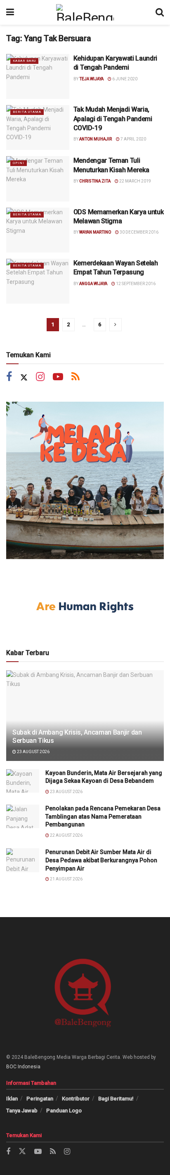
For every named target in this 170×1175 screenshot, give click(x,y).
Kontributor (76, 1098)
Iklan (12, 1098)
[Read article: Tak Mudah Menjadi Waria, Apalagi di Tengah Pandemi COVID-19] (37, 127)
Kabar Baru (24, 61)
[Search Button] (160, 12)
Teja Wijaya (91, 79)
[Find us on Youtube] (58, 377)
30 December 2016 (138, 232)
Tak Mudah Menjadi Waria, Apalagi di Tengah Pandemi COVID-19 (112, 118)
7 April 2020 (133, 139)
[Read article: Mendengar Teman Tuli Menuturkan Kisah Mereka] (37, 178)
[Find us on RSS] (75, 377)
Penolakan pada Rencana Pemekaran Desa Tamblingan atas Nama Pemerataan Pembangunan (103, 816)
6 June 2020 (124, 79)
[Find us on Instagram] (40, 377)
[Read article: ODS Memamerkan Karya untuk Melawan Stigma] (37, 230)
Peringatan (39, 1098)
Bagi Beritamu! (116, 1098)
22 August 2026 (66, 835)
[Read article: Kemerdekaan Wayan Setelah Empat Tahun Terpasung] (37, 281)
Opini (18, 163)
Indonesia (29, 1067)
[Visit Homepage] (85, 12)
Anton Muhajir (95, 139)
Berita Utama (27, 112)
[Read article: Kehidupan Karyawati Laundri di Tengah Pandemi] (37, 76)
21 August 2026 (66, 879)
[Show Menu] (10, 12)
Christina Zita (95, 181)
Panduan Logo (64, 1110)
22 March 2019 (134, 181)
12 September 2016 (135, 283)
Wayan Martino (95, 232)
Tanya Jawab (22, 1110)
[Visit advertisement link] (85, 480)
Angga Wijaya (93, 283)
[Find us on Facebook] (9, 377)
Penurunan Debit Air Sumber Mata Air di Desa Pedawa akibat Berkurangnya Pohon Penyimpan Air (101, 860)
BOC (11, 1067)
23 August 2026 (33, 751)
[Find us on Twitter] (24, 377)
